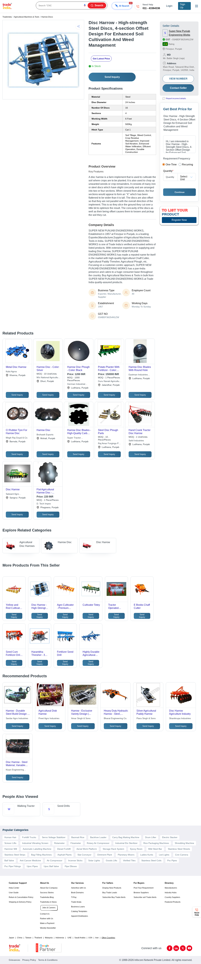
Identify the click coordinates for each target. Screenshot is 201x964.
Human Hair (10, 837)
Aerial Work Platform (86, 849)
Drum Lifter (150, 837)
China (19, 938)
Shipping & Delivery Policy (20, 902)
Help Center (14, 888)
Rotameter (59, 843)
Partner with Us (46, 918)
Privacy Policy (29, 960)
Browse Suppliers (141, 892)
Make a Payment (47, 923)
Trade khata (76, 902)
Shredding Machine (184, 843)
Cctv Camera (181, 854)
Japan (11, 938)
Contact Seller (178, 88)
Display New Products (111, 888)
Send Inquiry (112, 77)
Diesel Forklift (64, 849)
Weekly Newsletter (48, 928)
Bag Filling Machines (41, 854)
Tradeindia (7, 17)
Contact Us (44, 914)
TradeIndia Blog (47, 897)
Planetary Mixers (126, 854)
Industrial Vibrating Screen (35, 843)
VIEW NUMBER (178, 78)
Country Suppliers (172, 897)
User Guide (14, 892)
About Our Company (48, 888)
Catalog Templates (79, 911)
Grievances (14, 960)
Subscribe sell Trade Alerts (145, 897)
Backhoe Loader (98, 837)
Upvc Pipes (32, 866)
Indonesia (60, 938)
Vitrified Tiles (129, 860)
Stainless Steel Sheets (179, 849)
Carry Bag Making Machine (125, 837)
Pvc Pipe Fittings (12, 866)
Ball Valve (9, 860)
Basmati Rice (77, 837)
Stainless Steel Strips (14, 854)
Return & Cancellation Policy (21, 897)
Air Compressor (54, 860)
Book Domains (77, 892)
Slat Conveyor (84, 854)
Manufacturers (171, 888)
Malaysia (49, 938)
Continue (180, 192)
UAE (69, 938)
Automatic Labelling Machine (37, 849)
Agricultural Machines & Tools (26, 17)
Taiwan (28, 938)
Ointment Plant (104, 854)
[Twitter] (183, 948)
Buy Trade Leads (109, 892)
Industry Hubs (171, 892)
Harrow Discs (47, 17)
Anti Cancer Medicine (30, 860)
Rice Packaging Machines (156, 843)
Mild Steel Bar (155, 849)
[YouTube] (189, 948)
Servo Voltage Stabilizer (53, 837)
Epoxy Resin (136, 849)
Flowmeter (76, 843)
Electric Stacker (169, 837)
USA (90, 938)
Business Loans (78, 907)
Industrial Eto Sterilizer (126, 843)
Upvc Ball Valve (51, 866)
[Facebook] (169, 948)
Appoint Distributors (79, 916)
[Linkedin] (176, 948)
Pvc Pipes (172, 860)
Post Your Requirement (143, 888)
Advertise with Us (78, 888)
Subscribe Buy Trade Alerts (113, 897)
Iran (97, 938)
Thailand (38, 938)
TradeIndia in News (48, 902)
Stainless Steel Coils (151, 860)
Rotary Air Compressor (98, 843)
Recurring (187, 164)
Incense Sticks (75, 860)
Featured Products (172, 902)
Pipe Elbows (71, 866)
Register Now (179, 220)
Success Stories (47, 892)
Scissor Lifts (10, 843)
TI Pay (73, 897)
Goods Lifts (111, 860)
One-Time (171, 164)
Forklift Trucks (29, 837)
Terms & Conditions (47, 960)
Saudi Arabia (79, 938)
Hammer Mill (10, 849)
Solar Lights (94, 860)
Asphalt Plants (64, 854)
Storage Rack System (113, 849)
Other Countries (108, 938)
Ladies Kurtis (146, 854)
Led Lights (164, 854)
